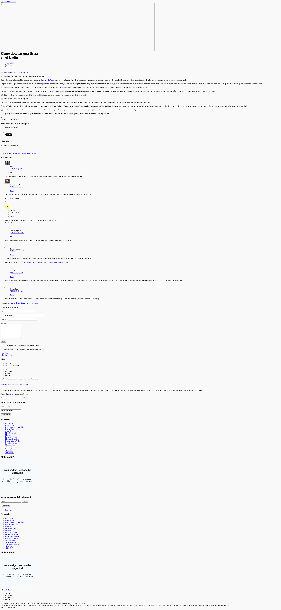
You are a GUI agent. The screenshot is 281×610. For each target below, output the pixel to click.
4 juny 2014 (9, 63)
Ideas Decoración (33, 153)
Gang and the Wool (47, 80)
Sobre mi (8, 363)
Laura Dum (15, 303)
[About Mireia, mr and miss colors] (15, 384)
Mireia (9, 65)
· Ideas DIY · (9, 453)
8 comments (9, 67)
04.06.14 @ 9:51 (17, 169)
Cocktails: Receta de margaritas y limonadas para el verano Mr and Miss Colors (40, 262)
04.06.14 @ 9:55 (17, 187)
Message (4, 323)
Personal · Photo (11, 437)
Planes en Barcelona (12, 439)
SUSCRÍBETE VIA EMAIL (13, 402)
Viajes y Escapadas (12, 449)
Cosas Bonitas (10, 425)
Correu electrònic (7, 315)
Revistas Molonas (11, 443)
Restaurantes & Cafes (12, 441)
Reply (12, 173)
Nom (3, 311)
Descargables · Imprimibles (14, 427)
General (23, 153)
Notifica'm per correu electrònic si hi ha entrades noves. (23, 349)
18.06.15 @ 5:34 (17, 273)
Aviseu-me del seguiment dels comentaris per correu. (21, 345)
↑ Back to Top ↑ (6, 590)
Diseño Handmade (11, 429)
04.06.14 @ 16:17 (17, 251)
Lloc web (4, 319)
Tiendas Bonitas (10, 447)
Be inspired (16, 153)
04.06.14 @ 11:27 (17, 212)
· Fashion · (9, 451)
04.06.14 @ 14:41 (17, 233)
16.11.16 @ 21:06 (17, 291)
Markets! (8, 435)
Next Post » (5, 353)
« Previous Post (6, 355)
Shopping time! (10, 445)
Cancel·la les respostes (29, 303)
